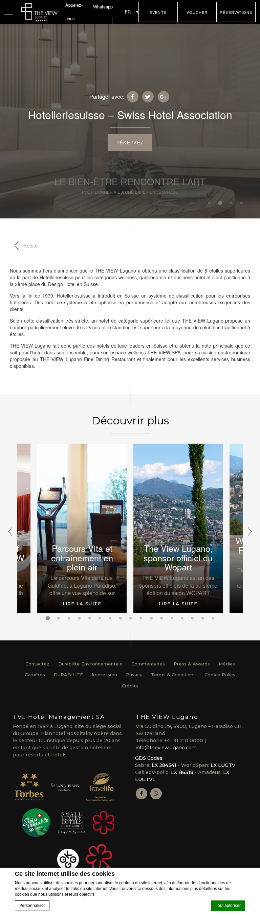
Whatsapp (103, 6)
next (250, 531)
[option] (178, 528)
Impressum (104, 674)
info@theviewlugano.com (166, 748)
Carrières (35, 674)
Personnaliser (32, 905)
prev (10, 531)
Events (158, 12)
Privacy (134, 674)
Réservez (130, 142)
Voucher (197, 12)
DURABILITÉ (68, 674)
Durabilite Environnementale (90, 663)
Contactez (37, 663)
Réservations (236, 12)
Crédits (130, 685)
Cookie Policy (219, 674)
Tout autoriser (228, 905)
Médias (227, 663)
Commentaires (148, 663)
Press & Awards (192, 663)
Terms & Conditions (173, 674)
